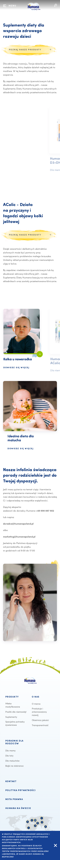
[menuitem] (16, 696)
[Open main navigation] (4, 6)
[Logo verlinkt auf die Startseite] (33, 12)
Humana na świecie (18, 808)
